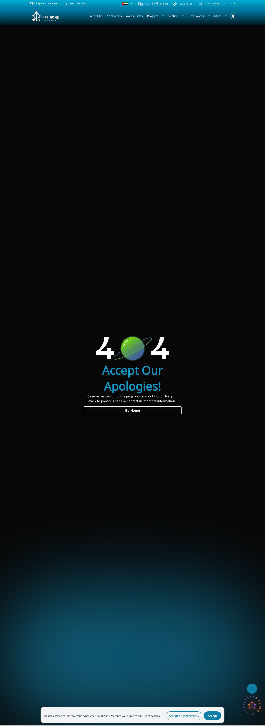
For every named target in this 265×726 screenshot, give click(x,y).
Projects (152, 16)
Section (173, 16)
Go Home (132, 410)
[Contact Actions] (252, 689)
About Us (96, 16)
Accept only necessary (184, 716)
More (218, 16)
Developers (196, 16)
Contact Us (114, 16)
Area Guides (134, 16)
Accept (212, 716)
